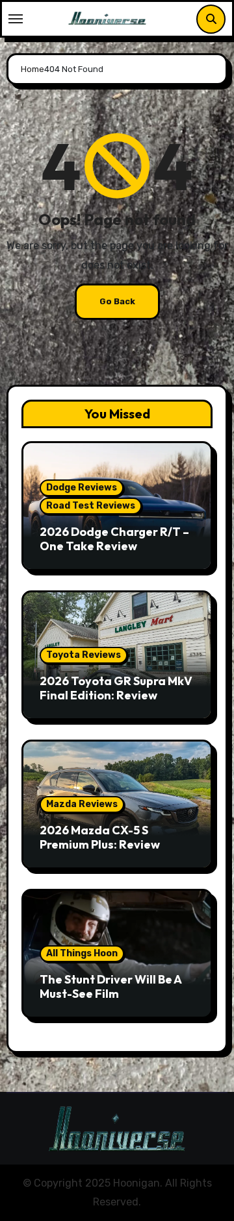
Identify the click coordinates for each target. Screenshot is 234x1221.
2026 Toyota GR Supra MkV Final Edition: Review (116, 688)
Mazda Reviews (82, 804)
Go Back (117, 301)
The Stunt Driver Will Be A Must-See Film (110, 986)
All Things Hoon (82, 953)
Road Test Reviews (90, 505)
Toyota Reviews (83, 654)
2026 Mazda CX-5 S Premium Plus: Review (100, 837)
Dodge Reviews (81, 487)
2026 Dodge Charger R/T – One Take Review (114, 538)
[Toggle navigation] (15, 18)
